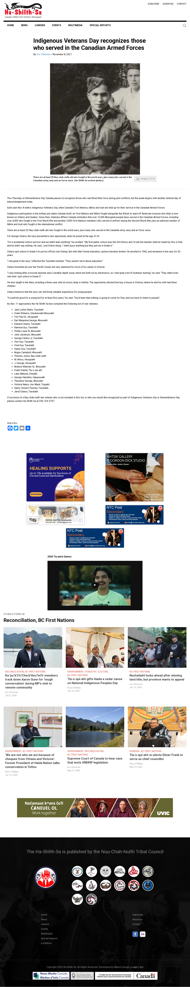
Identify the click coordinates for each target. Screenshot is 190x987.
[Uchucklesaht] (77, 901)
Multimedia (75, 25)
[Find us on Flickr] (142, 935)
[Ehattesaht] (105, 873)
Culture (103, 671)
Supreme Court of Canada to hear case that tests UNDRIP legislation (94, 760)
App (141, 967)
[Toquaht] (134, 887)
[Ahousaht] (77, 873)
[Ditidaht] (91, 873)
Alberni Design (121, 967)
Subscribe (153, 4)
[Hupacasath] (134, 873)
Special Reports (100, 25)
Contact (181, 4)
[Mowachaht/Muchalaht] (91, 887)
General (135, 751)
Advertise (168, 4)
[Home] (23, 10)
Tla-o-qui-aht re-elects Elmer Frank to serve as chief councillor (156, 757)
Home (10, 25)
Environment (75, 671)
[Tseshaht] (148, 887)
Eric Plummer (43, 54)
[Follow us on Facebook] (135, 935)
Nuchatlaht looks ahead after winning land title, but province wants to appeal (157, 677)
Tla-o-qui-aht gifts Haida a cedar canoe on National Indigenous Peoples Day (94, 681)
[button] (95, 119)
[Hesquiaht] (119, 873)
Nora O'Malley (74, 688)
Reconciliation (20, 620)
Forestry (91, 671)
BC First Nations (56, 620)
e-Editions (46, 943)
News (24, 25)
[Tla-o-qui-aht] (119, 887)
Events (56, 25)
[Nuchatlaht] (105, 887)
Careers (40, 25)
